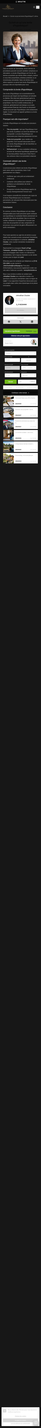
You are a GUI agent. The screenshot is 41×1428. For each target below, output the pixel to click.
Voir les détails (33, 387)
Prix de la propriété (9, 350)
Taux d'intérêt (24, 364)
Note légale (9, 387)
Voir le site (20, 387)
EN (38, 7)
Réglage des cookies (20, 1416)
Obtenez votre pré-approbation (20, 336)
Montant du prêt (9, 364)
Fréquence (24, 372)
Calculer (10, 381)
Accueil (5, 16)
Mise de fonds (8, 357)
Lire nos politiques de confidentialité (20, 1423)
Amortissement (9, 372)
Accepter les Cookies (20, 1420)
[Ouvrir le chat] (36, 1423)
